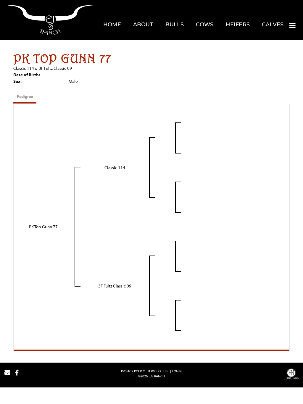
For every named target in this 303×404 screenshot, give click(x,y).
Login (177, 371)
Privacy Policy (133, 371)
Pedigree (25, 96)
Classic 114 (23, 68)
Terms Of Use (158, 371)
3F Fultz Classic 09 (55, 68)
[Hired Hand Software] (291, 375)
